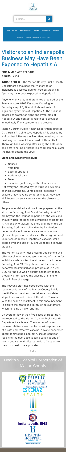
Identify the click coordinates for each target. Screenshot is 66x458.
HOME (8, 30)
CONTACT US (36, 37)
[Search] (49, 19)
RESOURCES (56, 30)
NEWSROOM (20, 37)
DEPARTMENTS (46, 30)
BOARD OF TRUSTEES (25, 30)
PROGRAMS (36, 30)
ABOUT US (14, 30)
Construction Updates (45, 37)
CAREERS (28, 37)
